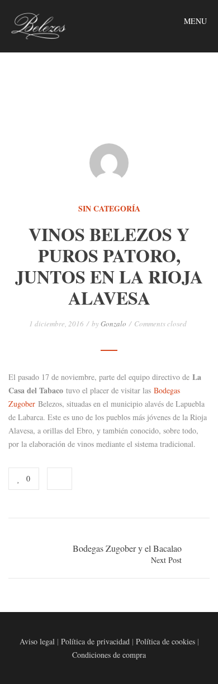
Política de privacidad (95, 641)
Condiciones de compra (109, 654)
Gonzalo (113, 324)
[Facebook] (95, 478)
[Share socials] (59, 479)
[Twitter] (111, 478)
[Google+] (128, 478)
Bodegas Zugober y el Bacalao (127, 548)
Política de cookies (165, 641)
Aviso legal (37, 641)
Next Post (166, 560)
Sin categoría (109, 209)
